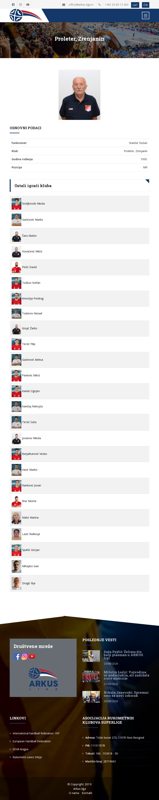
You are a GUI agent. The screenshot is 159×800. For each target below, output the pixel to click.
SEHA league (21, 749)
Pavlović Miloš (30, 375)
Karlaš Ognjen (30, 391)
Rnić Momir (28, 501)
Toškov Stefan (30, 283)
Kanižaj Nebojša (32, 406)
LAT (135, 5)
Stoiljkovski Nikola (33, 203)
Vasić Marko (29, 469)
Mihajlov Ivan (30, 566)
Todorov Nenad (31, 313)
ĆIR (145, 5)
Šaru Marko (29, 235)
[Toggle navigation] (145, 15)
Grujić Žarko (29, 328)
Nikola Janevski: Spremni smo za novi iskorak (126, 694)
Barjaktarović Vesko (34, 454)
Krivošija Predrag (32, 298)
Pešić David (29, 267)
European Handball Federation (32, 741)
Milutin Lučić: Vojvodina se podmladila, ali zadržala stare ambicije (126, 675)
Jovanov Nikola (31, 438)
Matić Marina (30, 517)
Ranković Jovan (31, 485)
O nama (74, 793)
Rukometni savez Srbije (27, 757)
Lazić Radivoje (30, 534)
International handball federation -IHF (36, 733)
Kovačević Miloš (31, 251)
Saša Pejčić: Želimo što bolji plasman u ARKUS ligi (123, 654)
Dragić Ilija (28, 583)
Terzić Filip (28, 344)
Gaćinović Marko (32, 219)
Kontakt (87, 793)
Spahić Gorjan (30, 550)
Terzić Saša (28, 422)
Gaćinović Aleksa (32, 359)
